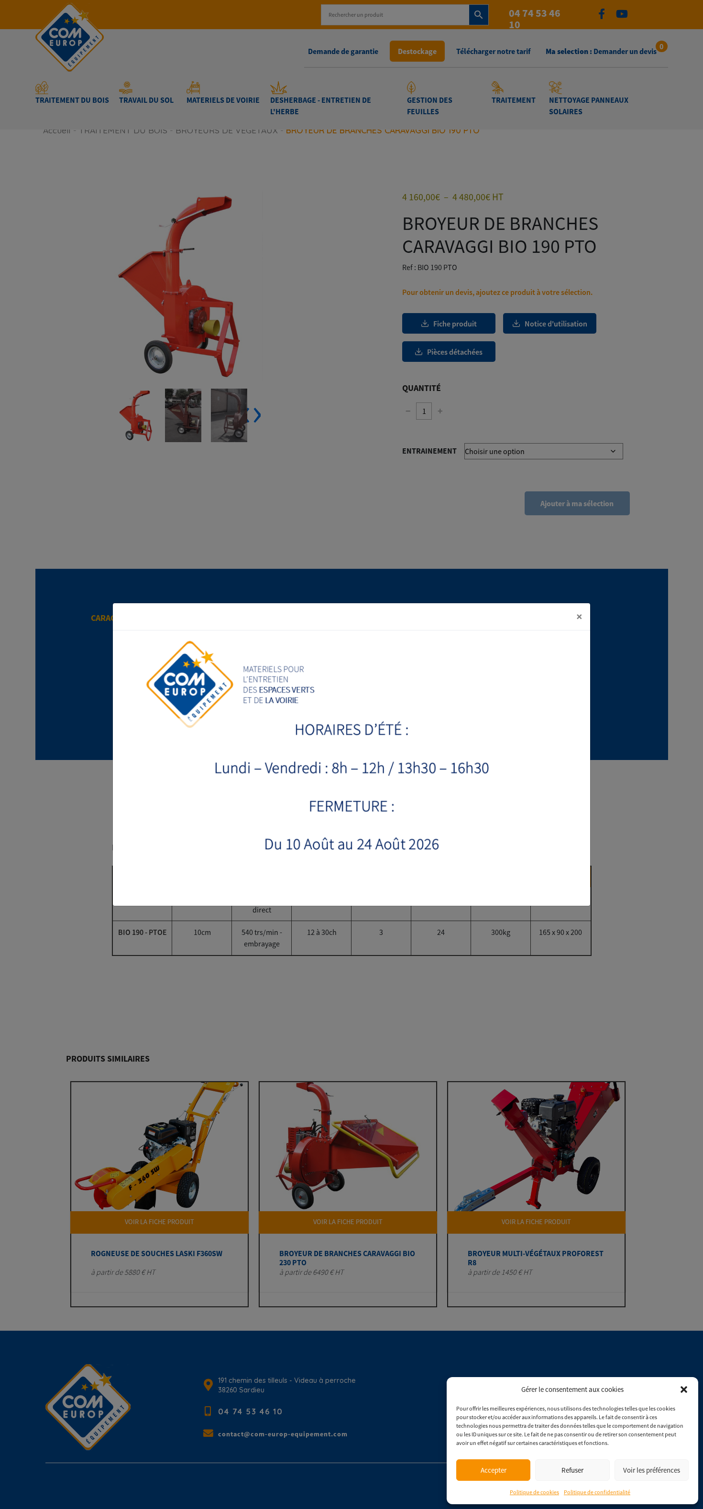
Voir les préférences (651, 1470)
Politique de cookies (534, 1492)
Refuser (572, 1470)
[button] (684, 1389)
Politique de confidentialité (597, 1492)
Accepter (493, 1470)
